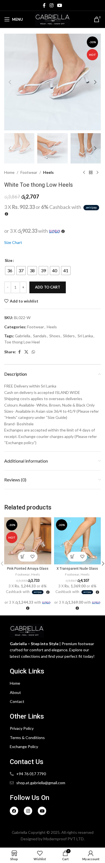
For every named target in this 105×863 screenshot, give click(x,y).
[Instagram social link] (51, 5)
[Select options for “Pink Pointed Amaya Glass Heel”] (23, 557)
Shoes (54, 335)
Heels (48, 172)
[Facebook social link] (44, 5)
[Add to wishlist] (33, 557)
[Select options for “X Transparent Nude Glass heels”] (72, 557)
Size (8, 260)
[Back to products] (90, 172)
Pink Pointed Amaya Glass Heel (27, 570)
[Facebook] (14, 811)
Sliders (69, 335)
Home (9, 172)
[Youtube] (42, 811)
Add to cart (47, 287)
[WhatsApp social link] (33, 352)
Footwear (28, 172)
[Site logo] (52, 19)
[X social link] (26, 352)
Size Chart (13, 242)
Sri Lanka (85, 335)
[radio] (9, 270)
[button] (9, 82)
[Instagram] (28, 811)
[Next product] (97, 172)
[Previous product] (84, 172)
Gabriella (22, 335)
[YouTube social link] (59, 5)
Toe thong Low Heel (22, 342)
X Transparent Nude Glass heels (77, 570)
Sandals (39, 335)
